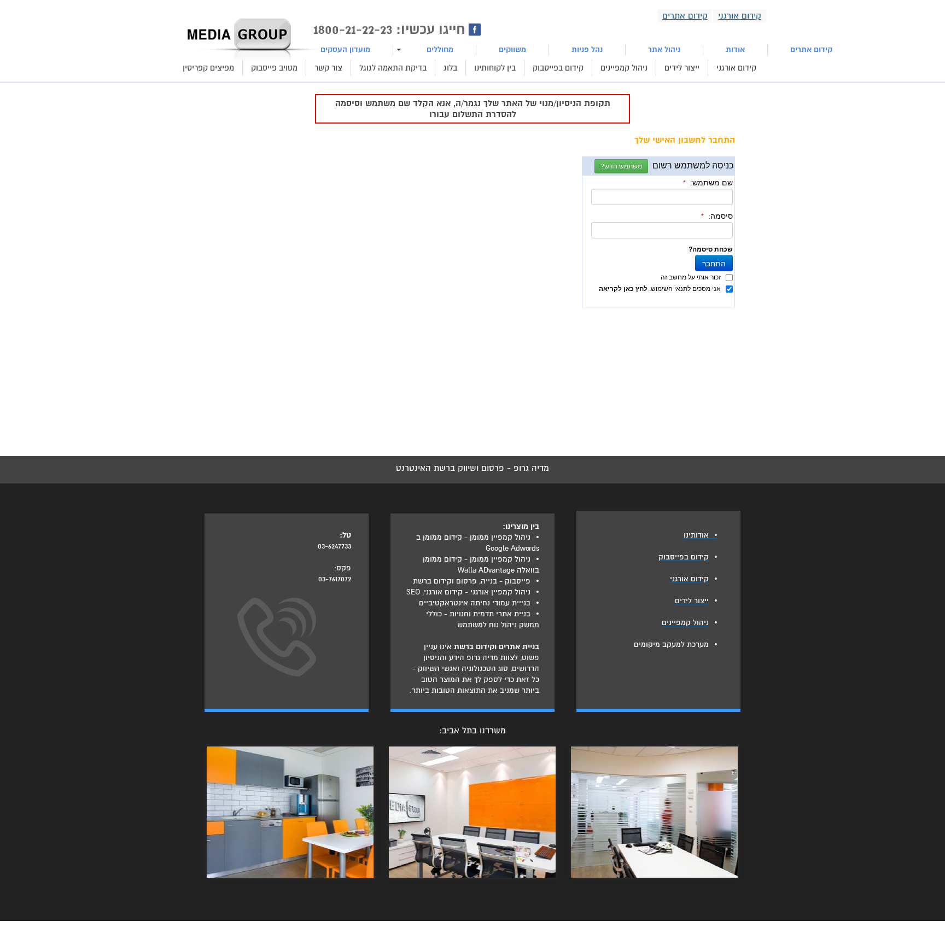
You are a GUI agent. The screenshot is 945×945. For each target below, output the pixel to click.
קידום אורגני (736, 68)
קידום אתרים (811, 49)
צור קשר (328, 68)
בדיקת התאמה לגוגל (393, 68)
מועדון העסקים (345, 49)
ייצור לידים (681, 68)
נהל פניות (587, 49)
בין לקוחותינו (495, 68)
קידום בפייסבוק (558, 68)
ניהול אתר (664, 49)
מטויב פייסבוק (274, 68)
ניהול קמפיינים (624, 68)
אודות (735, 49)
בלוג (450, 68)
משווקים (512, 49)
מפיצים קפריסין (208, 68)
